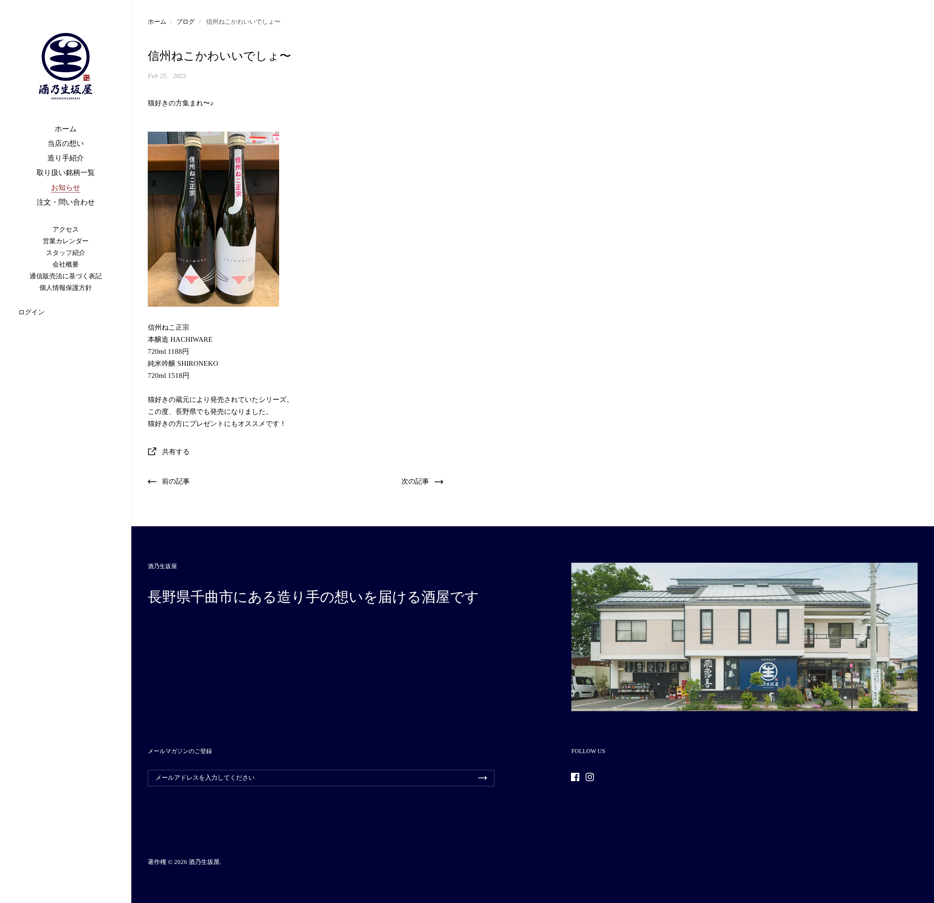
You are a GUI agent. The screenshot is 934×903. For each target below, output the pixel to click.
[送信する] (482, 778)
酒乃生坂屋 (204, 862)
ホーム (157, 21)
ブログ (185, 21)
